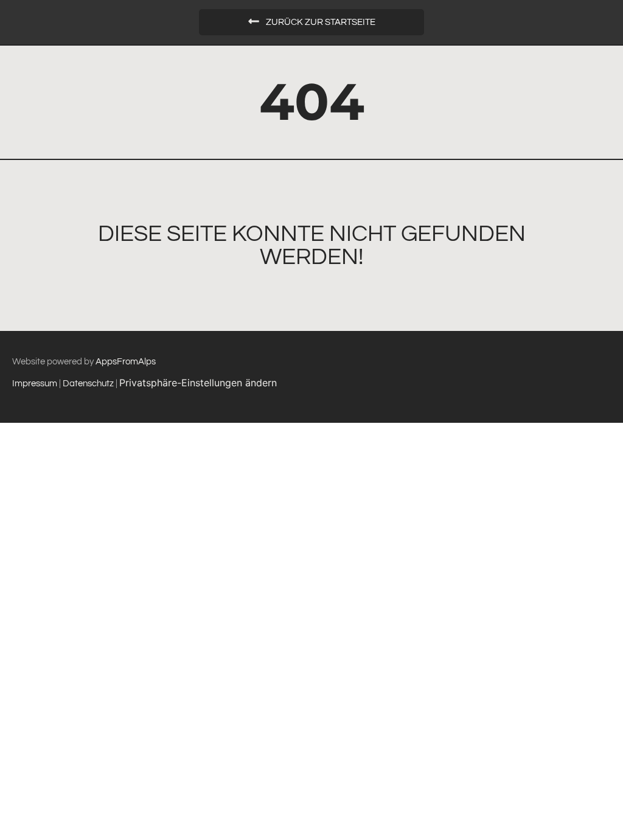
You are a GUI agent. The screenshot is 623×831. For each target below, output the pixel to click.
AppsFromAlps (126, 361)
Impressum (34, 383)
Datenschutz (89, 383)
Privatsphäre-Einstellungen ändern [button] (198, 383)
